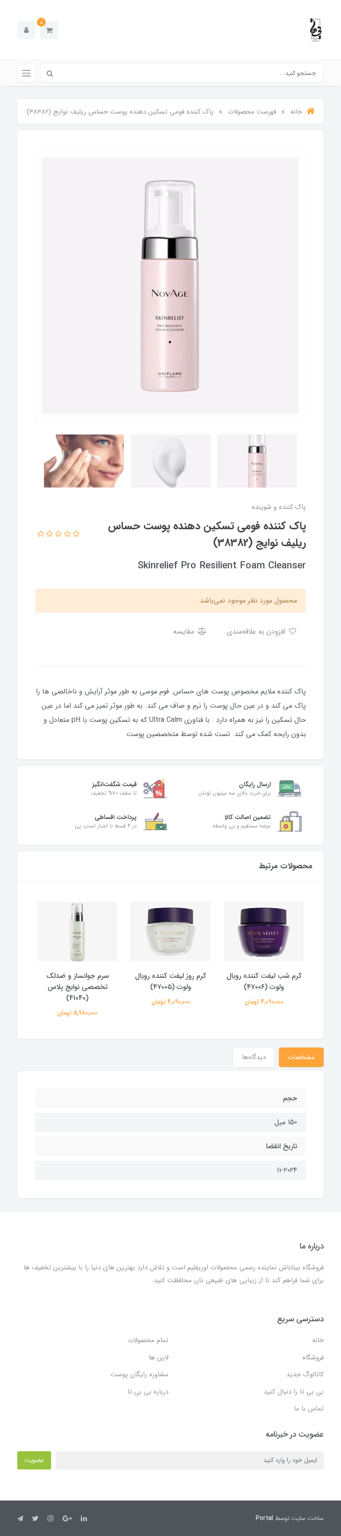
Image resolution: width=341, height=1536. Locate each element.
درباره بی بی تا (147, 1391)
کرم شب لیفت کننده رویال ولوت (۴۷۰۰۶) (263, 981)
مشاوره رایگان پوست (139, 1374)
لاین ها (158, 1357)
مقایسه (184, 631)
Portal (264, 1518)
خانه (318, 1340)
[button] (49, 30)
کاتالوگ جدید (305, 1374)
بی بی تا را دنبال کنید (294, 1391)
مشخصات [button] (301, 1057)
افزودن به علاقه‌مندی (257, 631)
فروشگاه (313, 1357)
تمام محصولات (148, 1340)
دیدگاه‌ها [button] (254, 1057)
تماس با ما (309, 1408)
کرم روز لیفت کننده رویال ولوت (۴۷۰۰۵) (170, 981)
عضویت (34, 1460)
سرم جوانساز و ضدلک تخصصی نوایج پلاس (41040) (77, 987)
